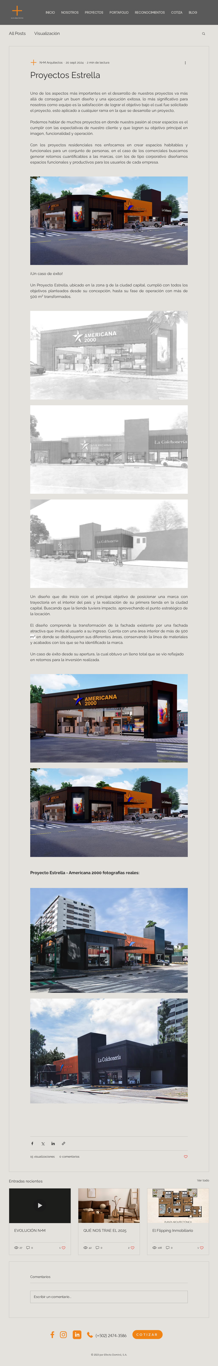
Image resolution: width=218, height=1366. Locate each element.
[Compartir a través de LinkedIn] (53, 1143)
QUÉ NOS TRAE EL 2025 (104, 1230)
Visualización (47, 33)
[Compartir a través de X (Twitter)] (43, 1143)
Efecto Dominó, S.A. (115, 1354)
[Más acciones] (185, 62)
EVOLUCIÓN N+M (30, 1230)
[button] (204, 33)
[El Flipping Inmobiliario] (178, 1205)
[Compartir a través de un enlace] (64, 1143)
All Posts (17, 33)
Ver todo (203, 1180)
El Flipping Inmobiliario (172, 1230)
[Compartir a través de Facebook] (32, 1143)
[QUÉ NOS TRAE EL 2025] (109, 1205)
